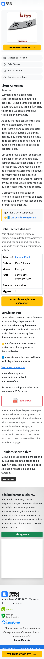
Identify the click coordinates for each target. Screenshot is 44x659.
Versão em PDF (15, 70)
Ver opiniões (8, 479)
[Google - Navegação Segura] (10, 615)
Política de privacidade (30, 648)
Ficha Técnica (14, 64)
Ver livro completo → (13, 367)
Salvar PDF (25, 400)
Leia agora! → (22, 534)
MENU (37, 3)
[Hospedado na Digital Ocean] (10, 622)
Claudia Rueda (23, 257)
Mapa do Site (8, 648)
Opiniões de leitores (17, 77)
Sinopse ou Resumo (17, 58)
